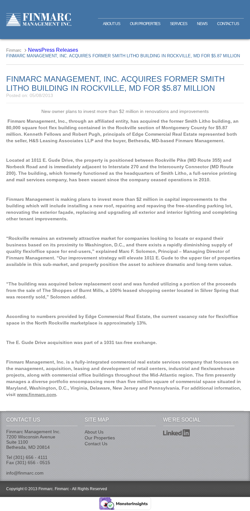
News (202, 23)
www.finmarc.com (36, 394)
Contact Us (228, 23)
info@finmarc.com (25, 473)
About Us (111, 23)
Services (178, 23)
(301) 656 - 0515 (32, 462)
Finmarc (38, 19)
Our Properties (145, 23)
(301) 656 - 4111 (30, 457)
